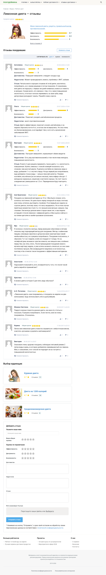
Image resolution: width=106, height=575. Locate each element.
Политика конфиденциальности (41, 571)
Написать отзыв (64, 50)
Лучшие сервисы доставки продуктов (18, 544)
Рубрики (24, 2)
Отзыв (8, 491)
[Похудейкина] (10, 2)
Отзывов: (36, 377)
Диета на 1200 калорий (35, 391)
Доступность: (10, 453)
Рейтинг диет (19, 9)
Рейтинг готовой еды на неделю (15, 542)
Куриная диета (31, 373)
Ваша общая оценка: (10, 439)
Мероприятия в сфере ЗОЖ (48, 544)
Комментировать (22, 100)
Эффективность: (12, 449)
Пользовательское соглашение (65, 571)
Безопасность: (11, 458)
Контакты (75, 547)
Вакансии (75, 544)
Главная (5, 9)
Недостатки (10, 477)
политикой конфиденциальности (50, 528)
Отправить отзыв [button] (14, 519)
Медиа (12, 9)
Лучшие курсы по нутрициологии (50, 542)
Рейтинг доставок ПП (50, 2)
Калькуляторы (35, 2)
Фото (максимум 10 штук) (14, 506)
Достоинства (10, 462)
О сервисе (75, 542)
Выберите (50, 511)
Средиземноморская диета (37, 409)
